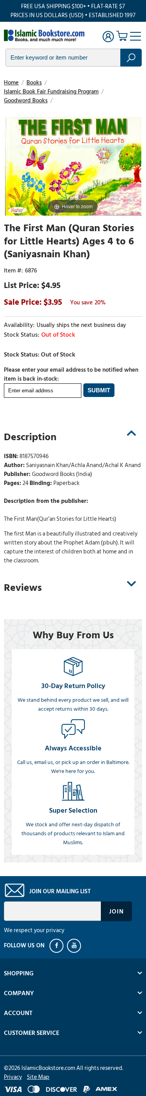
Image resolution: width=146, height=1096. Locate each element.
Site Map (38, 1077)
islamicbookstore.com (46, 35)
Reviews (23, 588)
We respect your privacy (34, 930)
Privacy (13, 1077)
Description (30, 437)
